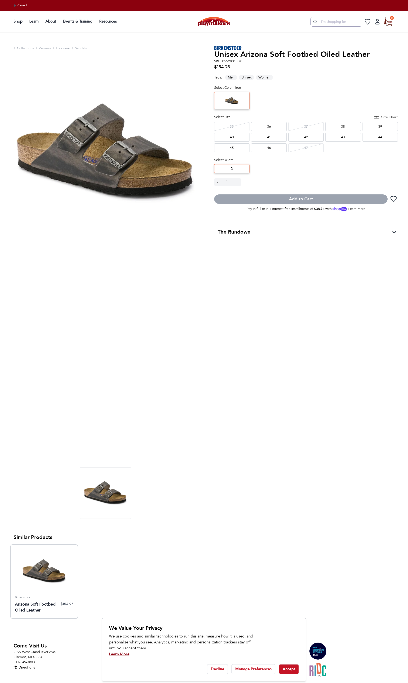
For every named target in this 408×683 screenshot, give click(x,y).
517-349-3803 (24, 662)
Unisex (246, 77)
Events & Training (77, 21)
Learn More (119, 654)
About (50, 21)
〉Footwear (61, 48)
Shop (18, 21)
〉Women (43, 48)
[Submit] (315, 21)
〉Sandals (79, 48)
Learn (34, 21)
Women (264, 77)
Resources (108, 21)
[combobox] (336, 22)
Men (231, 77)
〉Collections (24, 48)
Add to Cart (301, 199)
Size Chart (389, 117)
